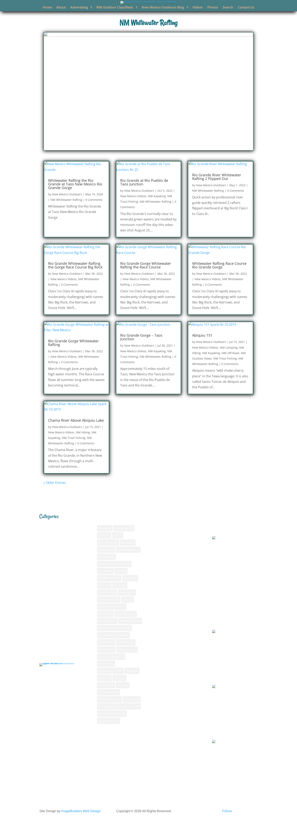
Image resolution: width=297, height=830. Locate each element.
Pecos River (125, 642)
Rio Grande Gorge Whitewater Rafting (73, 342)
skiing (132, 671)
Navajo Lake (107, 621)
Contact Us (246, 8)
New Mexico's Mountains (114, 628)
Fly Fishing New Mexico (175, 562)
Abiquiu (105, 528)
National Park (125, 614)
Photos (212, 8)
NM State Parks (54, 620)
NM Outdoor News (57, 600)
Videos (198, 8)
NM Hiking (83, 432)
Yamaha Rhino (108, 721)
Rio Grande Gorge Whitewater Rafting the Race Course (145, 265)
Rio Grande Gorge (111, 656)
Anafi (104, 535)
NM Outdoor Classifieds (114, 8)
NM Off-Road (230, 353)
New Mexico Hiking (172, 576)
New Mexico (130, 621)
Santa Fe (106, 663)
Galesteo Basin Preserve (114, 564)
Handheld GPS (109, 578)
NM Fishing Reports (57, 551)
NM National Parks (57, 586)
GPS (46, 531)
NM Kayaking (157, 196)
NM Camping (229, 347)
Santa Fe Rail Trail (110, 671)
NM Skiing (50, 606)
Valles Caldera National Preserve (119, 706)
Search (228, 8)
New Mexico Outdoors (67, 194)
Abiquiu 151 (202, 335)
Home (47, 8)
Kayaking (127, 592)
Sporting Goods (170, 641)
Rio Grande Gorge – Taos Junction (141, 337)
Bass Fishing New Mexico (176, 541)
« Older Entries (54, 482)
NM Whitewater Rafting (66, 200)
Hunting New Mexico (173, 583)
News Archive (174, 660)
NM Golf (49, 558)
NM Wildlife (51, 641)
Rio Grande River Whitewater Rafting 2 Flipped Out (216, 176)
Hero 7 (104, 585)
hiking (120, 585)
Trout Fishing (108, 692)
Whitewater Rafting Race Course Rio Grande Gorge (219, 265)
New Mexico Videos (133, 196)
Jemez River (107, 592)
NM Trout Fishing (225, 358)
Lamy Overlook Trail (112, 606)
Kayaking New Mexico (174, 589)
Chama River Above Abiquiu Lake (76, 420)
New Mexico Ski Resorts (176, 680)
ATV (118, 535)
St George (106, 685)
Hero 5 (130, 578)
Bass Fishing (52, 524)
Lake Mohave (109, 599)
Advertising (79, 8)
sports (119, 678)
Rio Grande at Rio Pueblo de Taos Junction (144, 182)
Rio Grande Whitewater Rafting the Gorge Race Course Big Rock (75, 265)
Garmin (105, 571)
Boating (128, 542)
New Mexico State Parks (176, 687)
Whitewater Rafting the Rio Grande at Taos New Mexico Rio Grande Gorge (75, 184)
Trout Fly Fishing (109, 699)
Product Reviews (55, 648)
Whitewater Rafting (112, 713)
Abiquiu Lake (124, 528)
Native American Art (173, 615)
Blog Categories (176, 653)
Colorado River (128, 549)
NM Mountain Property (60, 579)
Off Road (106, 642)
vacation (131, 699)
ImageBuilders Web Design (81, 811)
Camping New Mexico (174, 548)
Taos (123, 685)
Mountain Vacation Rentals (178, 609)
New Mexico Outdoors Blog (163, 8)
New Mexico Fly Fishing (113, 635)
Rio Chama (106, 649)
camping (106, 549)
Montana (105, 614)
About (61, 8)
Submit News (174, 667)
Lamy (127, 599)
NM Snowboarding (57, 613)
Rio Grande (127, 649)
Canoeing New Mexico (174, 555)
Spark (104, 678)
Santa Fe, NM (222, 528)
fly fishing (106, 557)
